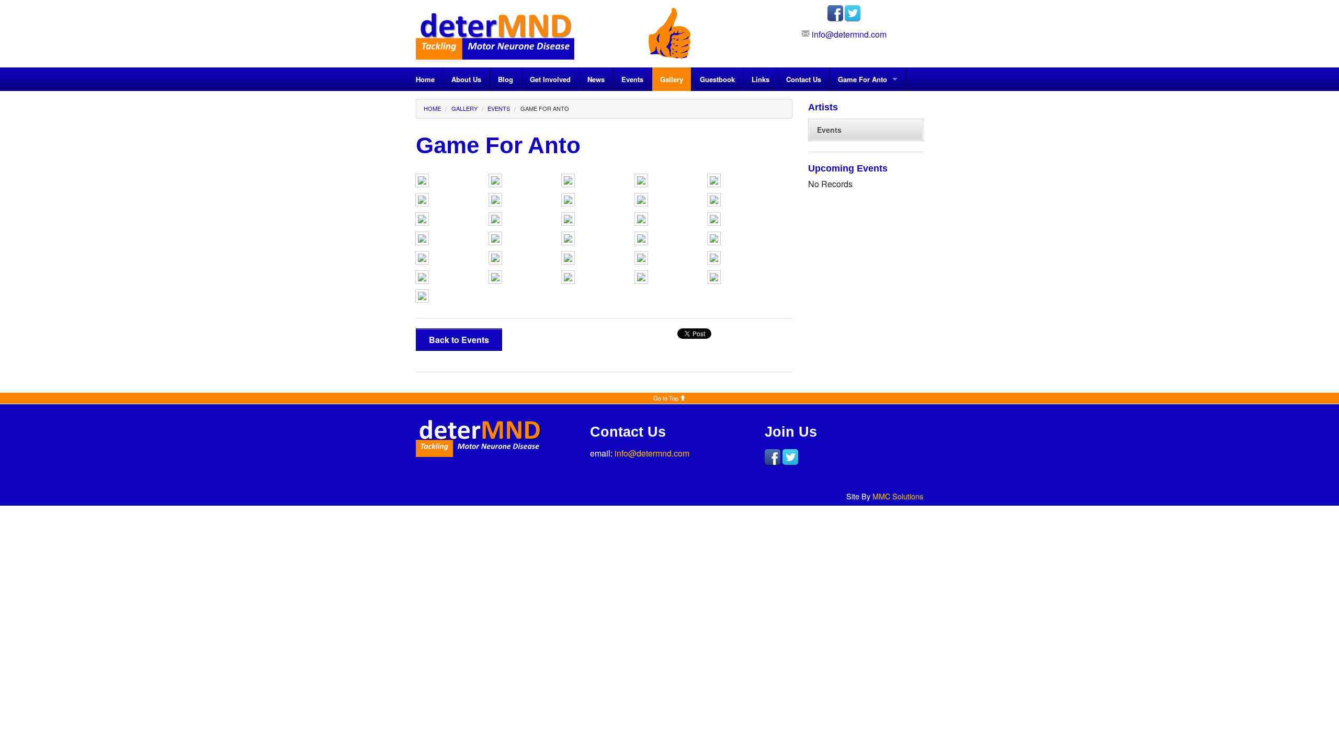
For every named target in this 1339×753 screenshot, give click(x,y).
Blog (505, 79)
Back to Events (459, 340)
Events (632, 79)
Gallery (671, 79)
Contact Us (803, 79)
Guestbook (717, 79)
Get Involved (550, 79)
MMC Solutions (897, 495)
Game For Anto (862, 79)
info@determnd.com (849, 34)
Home (425, 79)
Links (760, 79)
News (596, 79)
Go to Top (666, 398)
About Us (466, 79)
